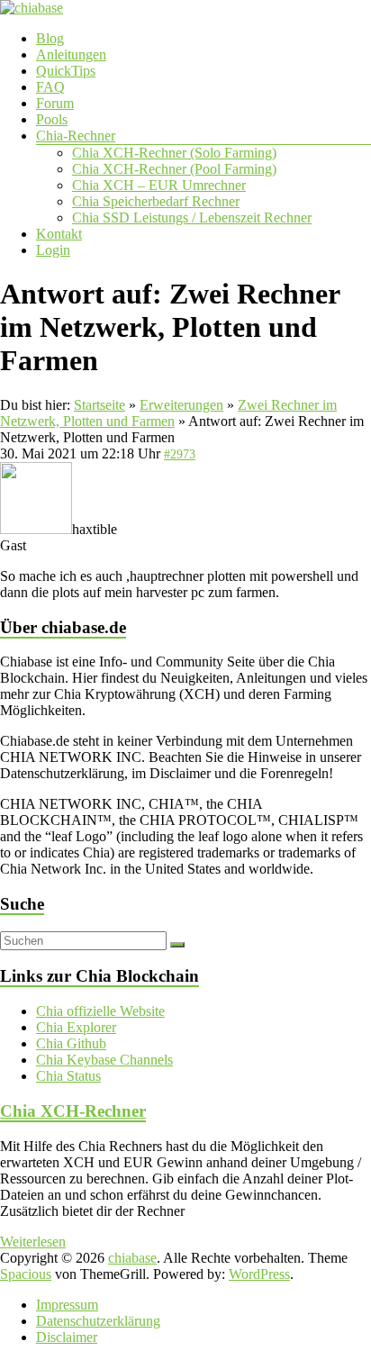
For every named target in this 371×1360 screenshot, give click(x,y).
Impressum (67, 1304)
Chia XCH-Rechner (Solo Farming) (174, 152)
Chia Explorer (76, 1027)
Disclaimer (66, 1337)
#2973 (179, 454)
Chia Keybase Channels (104, 1059)
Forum (55, 103)
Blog (50, 38)
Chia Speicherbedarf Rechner (156, 201)
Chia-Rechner (75, 135)
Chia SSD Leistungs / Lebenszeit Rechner (192, 217)
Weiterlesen (33, 1241)
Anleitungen (71, 54)
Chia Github (71, 1043)
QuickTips (65, 70)
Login (53, 250)
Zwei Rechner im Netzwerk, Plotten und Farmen (168, 413)
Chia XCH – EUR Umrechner (159, 185)
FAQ (50, 87)
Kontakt (59, 233)
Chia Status (68, 1075)
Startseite (99, 405)
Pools (52, 119)
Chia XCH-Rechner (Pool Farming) (174, 169)
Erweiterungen (181, 405)
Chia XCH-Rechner (73, 1111)
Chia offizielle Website (100, 1011)
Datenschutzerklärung (98, 1320)
